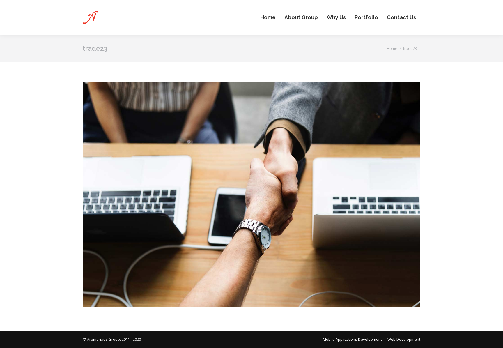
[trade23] (251, 194)
